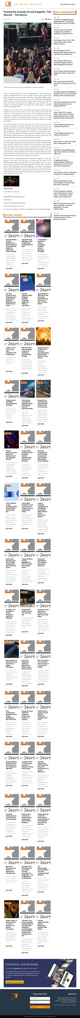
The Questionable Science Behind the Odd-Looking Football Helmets (43, 871)
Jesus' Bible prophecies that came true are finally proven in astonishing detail (27, 507)
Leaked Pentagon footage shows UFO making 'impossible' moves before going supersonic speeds (43, 510)
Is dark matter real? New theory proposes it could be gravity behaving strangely (42, 245)
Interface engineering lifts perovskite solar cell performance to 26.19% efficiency (43, 767)
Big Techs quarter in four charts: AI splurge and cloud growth (11, 870)
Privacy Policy (61, 1005)
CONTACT (38, 4)
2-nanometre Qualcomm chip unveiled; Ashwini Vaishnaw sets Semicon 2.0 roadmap (27, 456)
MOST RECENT (24, 4)
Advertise (73, 1005)
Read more (9, 268)
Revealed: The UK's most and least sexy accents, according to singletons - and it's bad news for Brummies (27, 872)
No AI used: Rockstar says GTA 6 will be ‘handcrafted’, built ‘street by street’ (11, 563)
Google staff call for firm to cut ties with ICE (27, 612)
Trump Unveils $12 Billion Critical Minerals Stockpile (11, 402)
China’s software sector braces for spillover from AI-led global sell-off (11, 455)
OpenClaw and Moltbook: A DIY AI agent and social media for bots (27, 243)
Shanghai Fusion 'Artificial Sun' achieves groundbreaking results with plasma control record (43, 353)
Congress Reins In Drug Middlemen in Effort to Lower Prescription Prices (27, 563)
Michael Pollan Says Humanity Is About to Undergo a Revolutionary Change (27, 352)
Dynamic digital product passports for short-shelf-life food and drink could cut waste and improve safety (11, 245)
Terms (55, 1005)
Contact (68, 1005)
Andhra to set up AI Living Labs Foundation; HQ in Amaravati (11, 351)
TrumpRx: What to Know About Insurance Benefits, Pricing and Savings (27, 765)
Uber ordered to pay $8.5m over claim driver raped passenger (11, 664)
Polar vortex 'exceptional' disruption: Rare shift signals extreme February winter (27, 404)
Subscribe (40, 1007)
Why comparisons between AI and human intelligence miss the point (11, 715)
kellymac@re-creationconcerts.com (14, 196)
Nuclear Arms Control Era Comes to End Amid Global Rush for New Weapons (26, 818)
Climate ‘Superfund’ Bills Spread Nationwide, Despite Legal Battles (43, 925)
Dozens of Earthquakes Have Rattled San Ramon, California (42, 562)
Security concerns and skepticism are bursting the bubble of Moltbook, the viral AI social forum (11, 299)
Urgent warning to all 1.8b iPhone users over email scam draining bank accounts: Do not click (43, 819)
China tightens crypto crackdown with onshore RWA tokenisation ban (11, 507)
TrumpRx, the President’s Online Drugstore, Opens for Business (10, 614)
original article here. (45, 209)
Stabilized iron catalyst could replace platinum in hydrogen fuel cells (43, 715)
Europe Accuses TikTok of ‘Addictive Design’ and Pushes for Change (27, 715)
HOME (16, 4)
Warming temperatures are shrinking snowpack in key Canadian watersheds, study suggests (43, 456)
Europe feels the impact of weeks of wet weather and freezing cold (42, 403)
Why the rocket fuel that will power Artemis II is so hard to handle (43, 664)
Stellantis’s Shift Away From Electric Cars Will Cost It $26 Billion (43, 613)
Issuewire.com (33, 93)
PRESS (32, 4)
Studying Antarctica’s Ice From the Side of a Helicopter (11, 816)
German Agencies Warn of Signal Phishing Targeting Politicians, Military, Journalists (27, 299)
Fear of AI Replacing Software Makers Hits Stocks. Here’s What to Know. (27, 665)
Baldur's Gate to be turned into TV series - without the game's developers (11, 925)
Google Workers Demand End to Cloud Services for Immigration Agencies (11, 765)
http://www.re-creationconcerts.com (14, 203)
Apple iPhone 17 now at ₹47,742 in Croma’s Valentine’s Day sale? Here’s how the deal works (43, 299)
